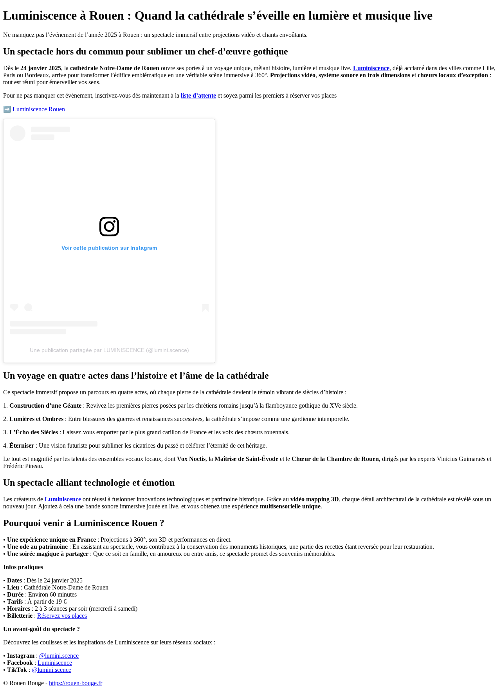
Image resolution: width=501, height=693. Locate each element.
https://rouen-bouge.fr (75, 683)
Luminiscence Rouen (38, 109)
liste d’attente (198, 95)
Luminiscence (371, 68)
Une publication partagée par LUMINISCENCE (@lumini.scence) (109, 350)
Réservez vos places (62, 615)
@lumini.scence (59, 655)
